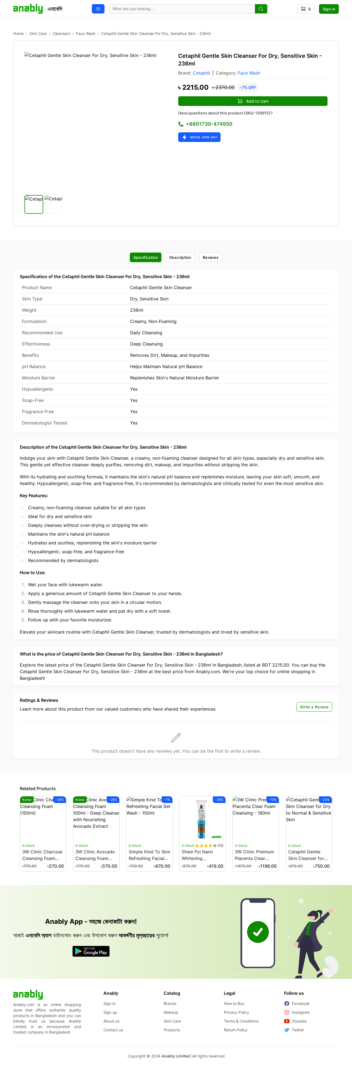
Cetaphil (201, 73)
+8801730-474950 (209, 124)
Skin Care (38, 33)
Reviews (211, 257)
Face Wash (85, 33)
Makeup (171, 1012)
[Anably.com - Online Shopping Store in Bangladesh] (28, 995)
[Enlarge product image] (33, 204)
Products (172, 1029)
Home (18, 33)
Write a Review (314, 707)
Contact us (113, 1029)
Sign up (110, 1012)
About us (111, 1021)
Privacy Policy (236, 1012)
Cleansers (61, 33)
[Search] (261, 8)
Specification (145, 257)
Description (180, 257)
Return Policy (236, 1029)
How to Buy (234, 1003)
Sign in (329, 9)
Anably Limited (176, 1056)
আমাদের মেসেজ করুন (203, 137)
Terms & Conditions (241, 1021)
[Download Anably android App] (91, 951)
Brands (170, 1003)
